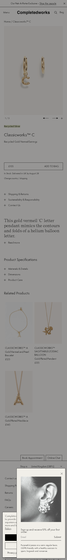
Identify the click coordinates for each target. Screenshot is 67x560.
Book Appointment (32, 457)
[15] (33, 70)
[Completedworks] (33, 13)
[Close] (62, 474)
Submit (57, 537)
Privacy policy (14, 552)
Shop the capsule (48, 3)
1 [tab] (5, 118)
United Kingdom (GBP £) (42, 466)
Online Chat (53, 457)
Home (7, 21)
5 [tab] (8, 118)
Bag (62, 12)
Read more (14, 242)
